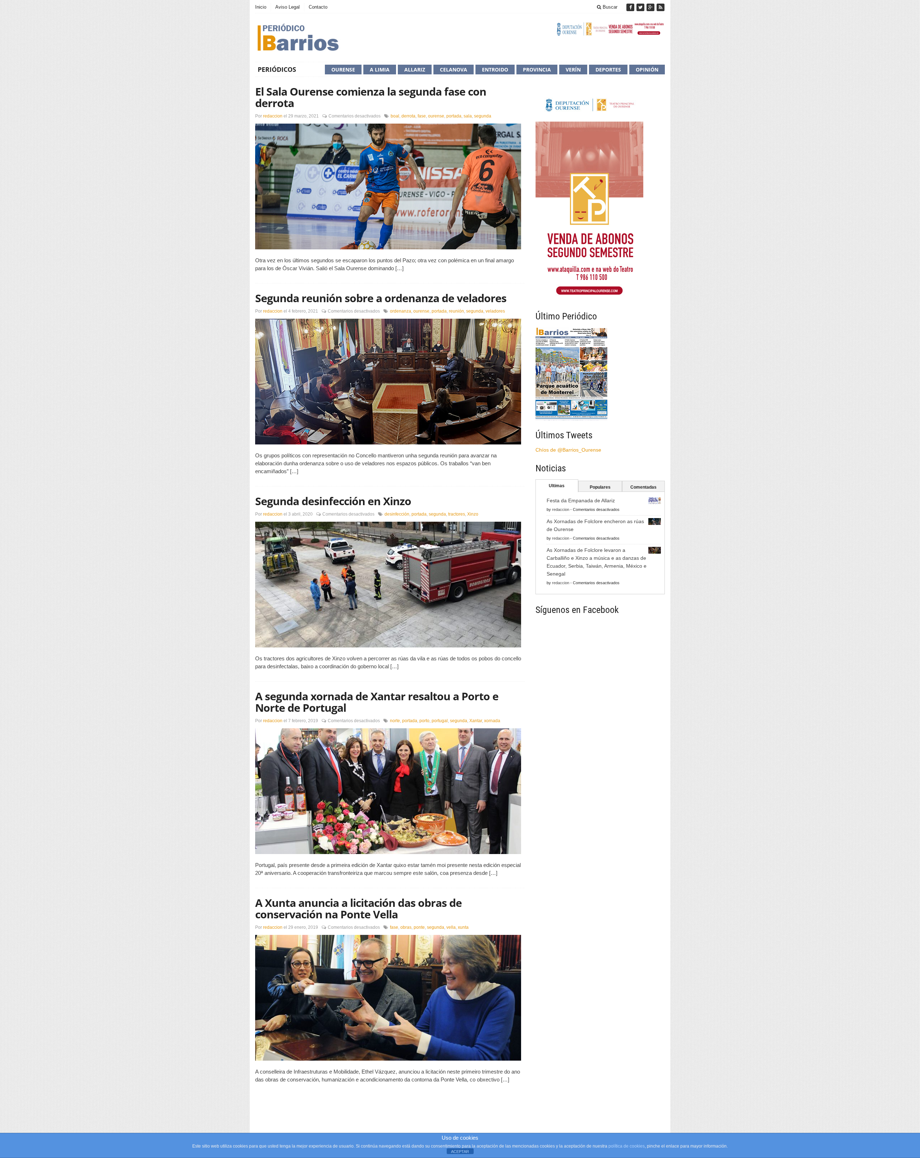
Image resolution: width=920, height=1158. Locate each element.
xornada (492, 720)
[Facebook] (631, 7)
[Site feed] (660, 7)
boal (395, 116)
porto (424, 720)
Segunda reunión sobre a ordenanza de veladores (380, 298)
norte (395, 720)
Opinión (647, 69)
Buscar (609, 7)
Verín (573, 69)
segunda (482, 116)
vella (451, 927)
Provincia (537, 69)
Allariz (414, 69)
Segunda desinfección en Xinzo (333, 501)
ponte (419, 927)
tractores (456, 514)
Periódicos (277, 69)
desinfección (397, 514)
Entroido (495, 69)
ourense (436, 116)
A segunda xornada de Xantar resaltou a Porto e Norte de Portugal (376, 702)
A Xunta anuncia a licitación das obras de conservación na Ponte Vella (358, 908)
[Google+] (651, 7)
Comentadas (643, 487)
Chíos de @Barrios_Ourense (568, 450)
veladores (495, 311)
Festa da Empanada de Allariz (581, 500)
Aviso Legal (287, 7)
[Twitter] (641, 7)
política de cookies (626, 1146)
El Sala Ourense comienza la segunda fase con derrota (370, 97)
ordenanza (400, 311)
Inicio (260, 7)
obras (405, 927)
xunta (463, 927)
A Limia (380, 69)
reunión (456, 311)
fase (422, 116)
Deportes (608, 69)
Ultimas (557, 485)
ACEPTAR (460, 1151)
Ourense (343, 69)
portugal (440, 720)
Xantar (475, 720)
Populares (600, 487)
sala (468, 116)
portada (453, 116)
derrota (408, 116)
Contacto (318, 7)
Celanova (453, 69)
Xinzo (472, 514)
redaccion (272, 116)
